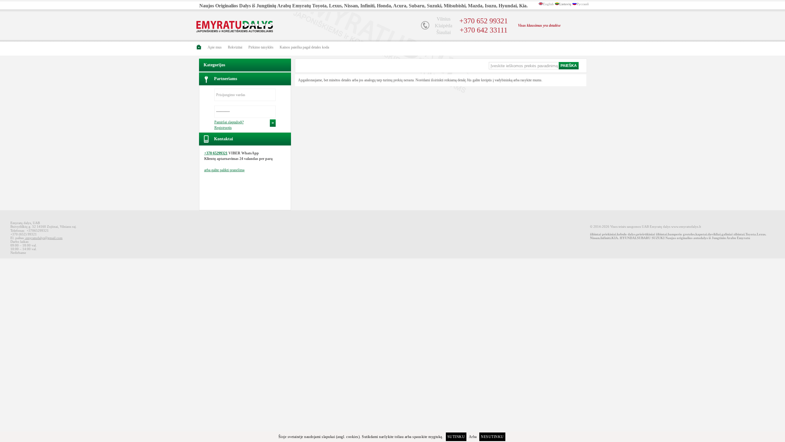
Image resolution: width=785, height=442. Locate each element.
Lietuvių (565, 4)
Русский (583, 4)
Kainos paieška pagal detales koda (304, 47)
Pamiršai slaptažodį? (229, 122)
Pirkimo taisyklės (261, 47)
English (548, 4)
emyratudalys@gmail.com (44, 238)
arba (224, 170)
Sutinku (456, 437)
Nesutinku (492, 437)
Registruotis (223, 128)
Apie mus (215, 47)
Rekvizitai (235, 47)
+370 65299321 (216, 153)
